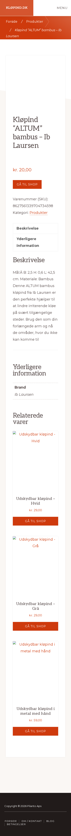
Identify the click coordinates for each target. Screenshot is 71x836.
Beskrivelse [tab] (28, 228)
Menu (62, 8)
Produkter (34, 21)
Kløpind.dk (16, 8)
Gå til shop (27, 184)
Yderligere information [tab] (28, 242)
